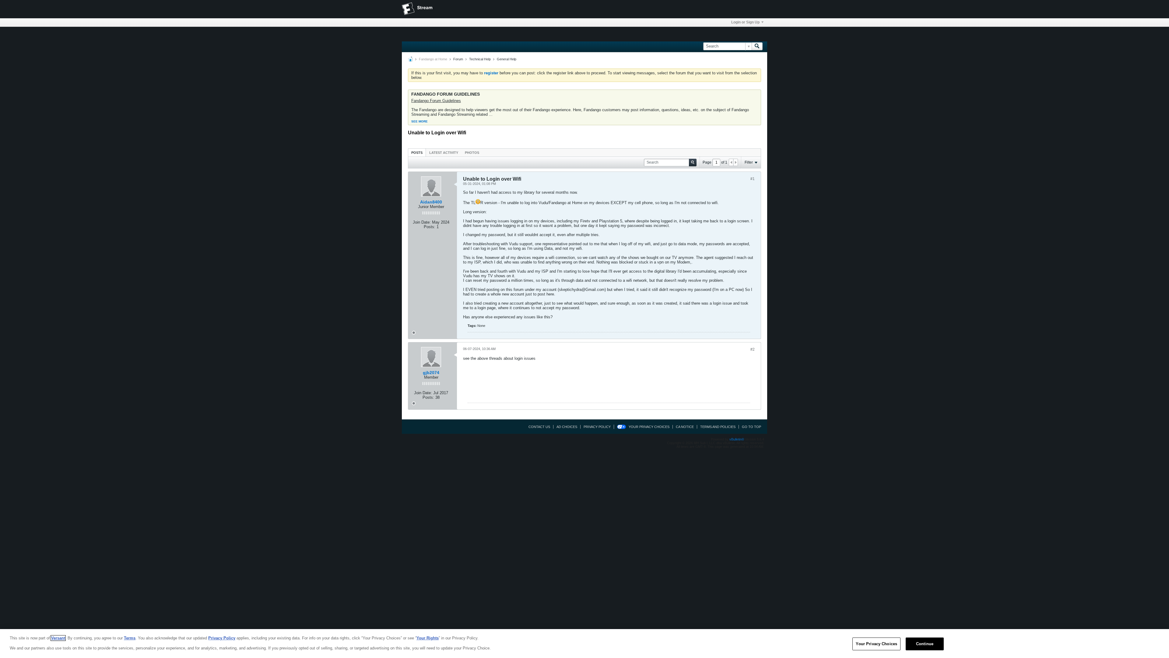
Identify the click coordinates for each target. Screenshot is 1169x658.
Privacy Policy (597, 427)
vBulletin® (736, 439)
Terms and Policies (717, 427)
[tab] (417, 152)
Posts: (429, 227)
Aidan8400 (431, 202)
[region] (584, 643)
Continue (924, 644)
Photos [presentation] (472, 152)
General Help (506, 59)
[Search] (757, 46)
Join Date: (422, 222)
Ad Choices (566, 427)
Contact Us (539, 427)
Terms (129, 638)
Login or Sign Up (745, 22)
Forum (458, 59)
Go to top (751, 427)
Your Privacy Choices (649, 427)
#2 (752, 349)
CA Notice (685, 427)
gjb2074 (431, 372)
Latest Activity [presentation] (443, 152)
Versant (58, 638)
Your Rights (427, 638)
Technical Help (480, 59)
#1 (752, 179)
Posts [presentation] (417, 152)
